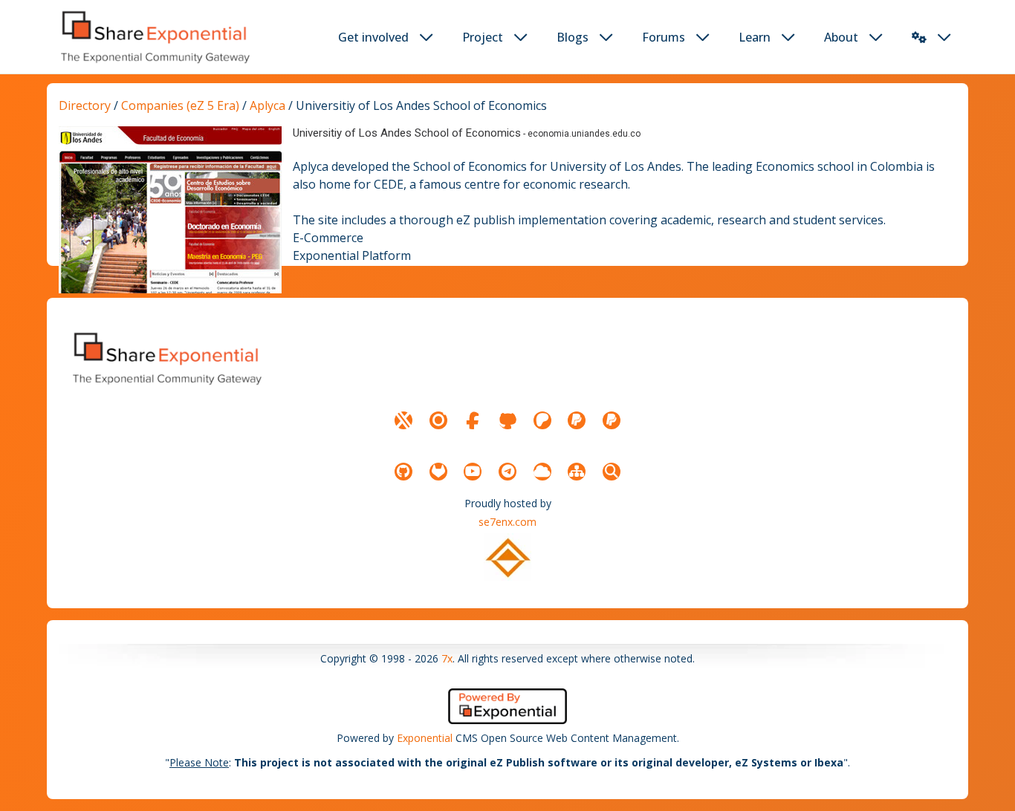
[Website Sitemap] (577, 472)
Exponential (425, 738)
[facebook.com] (472, 420)
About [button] (841, 37)
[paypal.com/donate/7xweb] (611, 420)
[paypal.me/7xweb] (577, 420)
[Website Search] (611, 472)
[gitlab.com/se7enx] (438, 472)
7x (447, 658)
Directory (85, 105)
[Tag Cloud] (542, 472)
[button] (919, 37)
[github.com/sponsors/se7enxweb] (507, 420)
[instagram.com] (438, 420)
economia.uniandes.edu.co (584, 133)
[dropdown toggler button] (426, 37)
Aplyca (269, 105)
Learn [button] (755, 37)
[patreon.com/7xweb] (542, 420)
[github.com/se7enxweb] (403, 472)
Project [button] (482, 37)
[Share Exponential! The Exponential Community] (154, 37)
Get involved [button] (373, 37)
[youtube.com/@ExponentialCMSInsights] (472, 472)
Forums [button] (663, 37)
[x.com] (403, 420)
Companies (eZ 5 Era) (180, 105)
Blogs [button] (572, 37)
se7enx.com (507, 522)
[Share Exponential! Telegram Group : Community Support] (507, 472)
